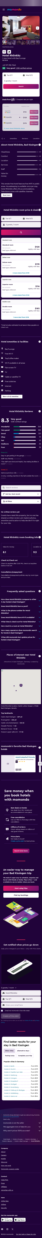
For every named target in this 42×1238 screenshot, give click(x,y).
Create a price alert (17, 841)
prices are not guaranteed (11, 1116)
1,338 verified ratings (24, 68)
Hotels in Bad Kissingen (21, 1141)
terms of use (28, 1020)
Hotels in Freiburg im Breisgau (14, 1090)
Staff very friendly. (11, 458)
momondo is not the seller (13, 1123)
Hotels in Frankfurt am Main (13, 1072)
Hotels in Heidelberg (11, 1093)
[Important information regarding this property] (39, 537)
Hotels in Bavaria (7, 1141)
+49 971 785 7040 (9, 65)
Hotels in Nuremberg (11, 1087)
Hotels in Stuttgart (10, 1084)
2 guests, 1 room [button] (10, 81)
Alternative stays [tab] (23, 1051)
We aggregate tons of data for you (16, 1127)
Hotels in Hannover (10, 1096)
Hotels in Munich (10, 1069)
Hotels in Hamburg (10, 1075)
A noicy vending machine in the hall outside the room (21, 477)
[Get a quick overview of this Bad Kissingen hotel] (39, 144)
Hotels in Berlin (9, 1066)
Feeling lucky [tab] (10, 1055)
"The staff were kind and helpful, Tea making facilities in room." (20, 463)
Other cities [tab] (9, 1051)
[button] (3, 9)
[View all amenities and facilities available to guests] (39, 341)
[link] (21, 851)
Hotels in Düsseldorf (11, 1081)
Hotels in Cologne (10, 1078)
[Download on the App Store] (20, 1220)
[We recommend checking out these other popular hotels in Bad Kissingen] (39, 747)
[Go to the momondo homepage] (14, 9)
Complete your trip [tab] (25, 1055)
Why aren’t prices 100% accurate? (16, 1131)
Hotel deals (6, 1139)
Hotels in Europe (18, 1139)
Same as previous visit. (12, 473)
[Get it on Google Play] (7, 1220)
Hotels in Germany (30, 1139)
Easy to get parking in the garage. (16, 455)
